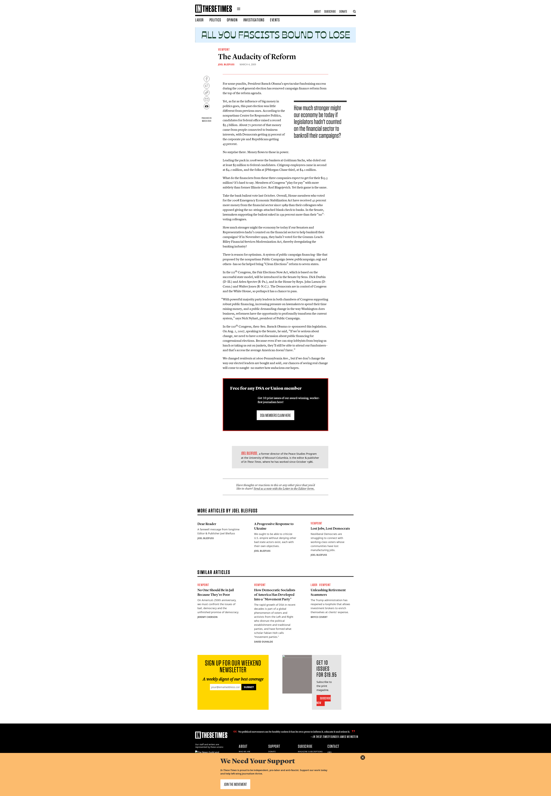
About (317, 11)
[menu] (238, 9)
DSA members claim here (275, 415)
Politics (215, 19)
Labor (199, 19)
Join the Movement (235, 784)
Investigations (253, 19)
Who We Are (244, 751)
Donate (343, 11)
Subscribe (330, 11)
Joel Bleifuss (226, 64)
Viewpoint (224, 49)
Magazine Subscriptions (310, 751)
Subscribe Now (324, 700)
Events (275, 19)
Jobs (329, 752)
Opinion (232, 19)
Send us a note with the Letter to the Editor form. (284, 488)
